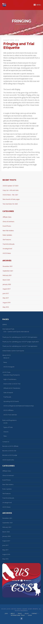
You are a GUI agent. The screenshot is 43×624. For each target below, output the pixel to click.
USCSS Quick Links (8, 460)
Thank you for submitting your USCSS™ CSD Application (19, 337)
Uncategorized (7, 249)
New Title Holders (8, 230)
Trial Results (7, 397)
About (13, 613)
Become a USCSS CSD (9, 451)
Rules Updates (7, 235)
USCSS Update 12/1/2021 (10, 186)
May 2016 (6, 307)
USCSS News (7, 253)
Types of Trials (8, 427)
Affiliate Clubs (7, 217)
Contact (34, 613)
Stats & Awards (8, 392)
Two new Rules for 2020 (10, 204)
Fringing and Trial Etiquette (18, 46)
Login (30, 615)
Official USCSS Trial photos (11, 388)
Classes (5, 432)
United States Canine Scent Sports (13, 351)
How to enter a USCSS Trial (11, 384)
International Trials (8, 329)
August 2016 (6, 302)
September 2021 (8, 271)
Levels (5, 423)
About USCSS (6, 355)
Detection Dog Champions (11, 375)
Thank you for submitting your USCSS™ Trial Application (19, 346)
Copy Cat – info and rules (11, 190)
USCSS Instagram (8, 367)
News (5, 362)
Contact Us (5, 442)
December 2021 (8, 266)
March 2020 (6, 280)
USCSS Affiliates (8, 410)
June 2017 (6, 293)
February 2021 (7, 275)
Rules (27, 613)
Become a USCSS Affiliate (10, 446)
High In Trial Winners (9, 379)
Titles (5, 436)
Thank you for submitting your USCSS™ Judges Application (20, 342)
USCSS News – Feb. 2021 (10, 195)
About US (6, 358)
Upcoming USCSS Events (11, 401)
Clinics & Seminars (8, 221)
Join (6, 613)
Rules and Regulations (9, 420)
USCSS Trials (6, 372)
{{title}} (4, 324)
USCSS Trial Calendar (10, 415)
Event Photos (7, 226)
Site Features (7, 239)
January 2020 (7, 284)
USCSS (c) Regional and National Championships (18, 406)
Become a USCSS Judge (9, 455)
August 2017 (6, 289)
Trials (20, 613)
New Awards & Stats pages (11, 199)
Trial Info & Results (9, 244)
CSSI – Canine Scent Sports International (16, 332)
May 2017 (6, 298)
